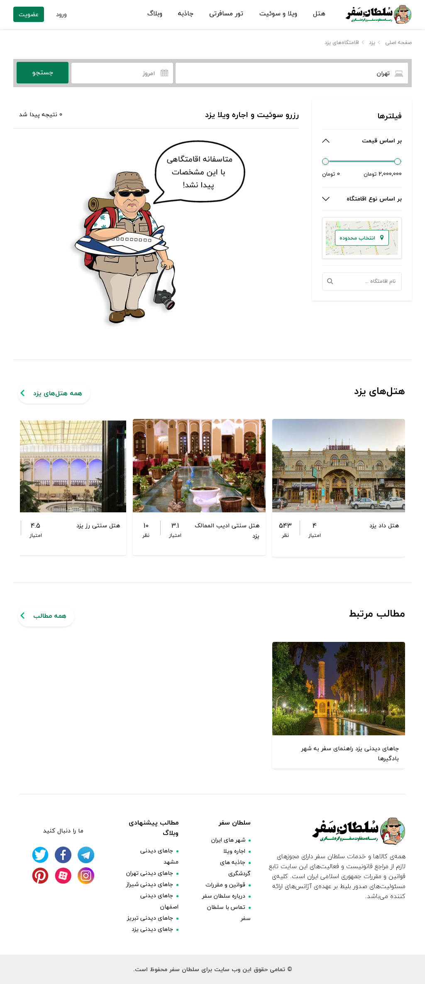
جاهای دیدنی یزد (152, 929)
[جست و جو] (332, 281)
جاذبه (185, 13)
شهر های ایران (228, 840)
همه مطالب (49, 616)
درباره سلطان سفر (223, 896)
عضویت (29, 14)
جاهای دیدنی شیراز (149, 884)
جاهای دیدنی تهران (149, 873)
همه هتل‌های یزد (57, 393)
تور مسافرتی (226, 13)
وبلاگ (154, 13)
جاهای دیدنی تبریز (150, 918)
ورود (61, 14)
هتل (319, 13)
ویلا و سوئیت (278, 13)
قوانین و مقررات (225, 884)
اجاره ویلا (234, 851)
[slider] (325, 161)
